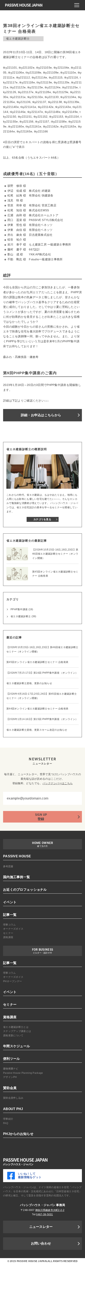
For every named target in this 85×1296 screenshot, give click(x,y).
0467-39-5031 (44, 1214)
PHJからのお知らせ (18, 1134)
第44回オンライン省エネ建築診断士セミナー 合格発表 (37, 708)
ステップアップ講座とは (17, 1031)
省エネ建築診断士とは (15, 1027)
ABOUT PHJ (13, 1109)
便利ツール (11, 1058)
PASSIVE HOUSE (17, 856)
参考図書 (8, 866)
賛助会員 (10, 1088)
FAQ (5, 1123)
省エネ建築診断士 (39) (23, 616)
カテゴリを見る (42, 519)
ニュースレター (41, 1226)
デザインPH (10, 1077)
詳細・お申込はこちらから (41, 415)
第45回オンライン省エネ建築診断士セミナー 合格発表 (37, 662)
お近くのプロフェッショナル (25, 889)
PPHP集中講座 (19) (22, 609)
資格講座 (8, 937)
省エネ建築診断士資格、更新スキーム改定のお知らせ (36, 729)
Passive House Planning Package (23, 1073)
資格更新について (13, 1035)
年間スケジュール (16, 1046)
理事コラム (9, 924)
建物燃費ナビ (10, 1068)
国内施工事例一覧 (16, 877)
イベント (10, 902)
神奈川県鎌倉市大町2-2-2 (49, 1210)
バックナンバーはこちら (57, 783)
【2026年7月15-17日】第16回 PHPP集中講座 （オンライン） (42, 672)
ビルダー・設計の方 (42, 953)
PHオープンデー (12, 981)
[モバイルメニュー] (77, 5)
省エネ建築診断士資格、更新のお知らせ (29, 683)
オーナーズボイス (13, 928)
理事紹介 (8, 1118)
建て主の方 (42, 846)
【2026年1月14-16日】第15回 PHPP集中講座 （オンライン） (42, 719)
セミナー (8, 933)
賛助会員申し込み (13, 1097)
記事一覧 (10, 914)
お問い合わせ (41, 1243)
